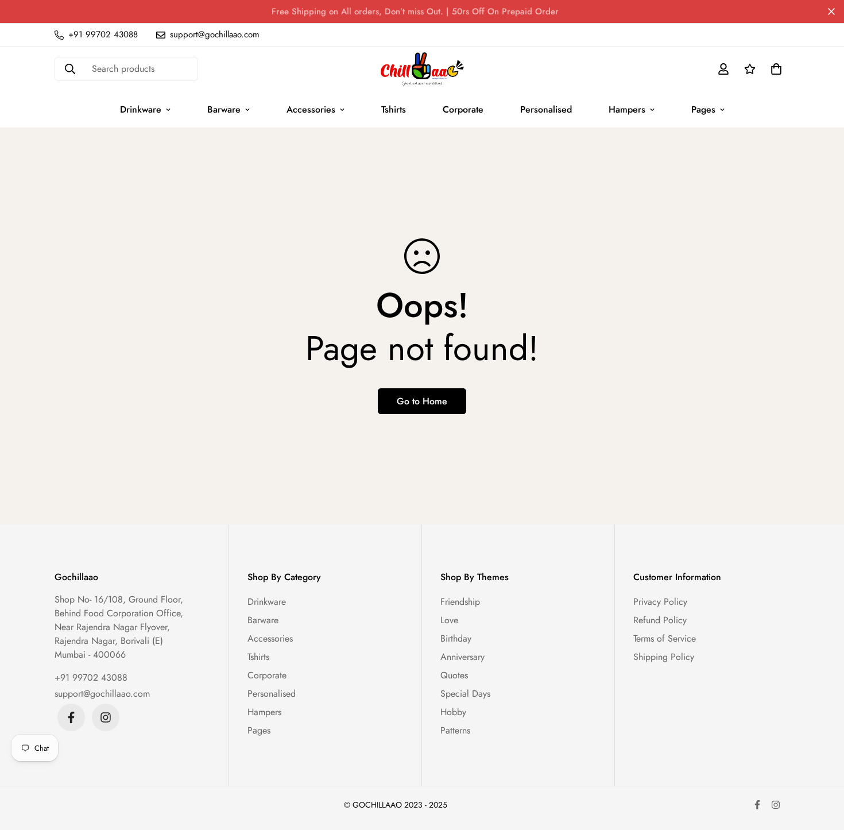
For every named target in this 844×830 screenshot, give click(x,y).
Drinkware (140, 109)
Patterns (455, 730)
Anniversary (462, 656)
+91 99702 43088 (91, 677)
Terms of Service (664, 638)
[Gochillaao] (422, 69)
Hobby (453, 712)
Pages (703, 109)
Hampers (627, 109)
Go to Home (422, 401)
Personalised (546, 109)
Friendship (460, 601)
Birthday (455, 638)
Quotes (454, 675)
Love (449, 620)
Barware (224, 109)
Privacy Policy (660, 601)
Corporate (463, 109)
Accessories (311, 109)
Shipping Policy (663, 656)
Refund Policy (660, 620)
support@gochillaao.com (102, 693)
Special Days (465, 693)
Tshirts (393, 109)
